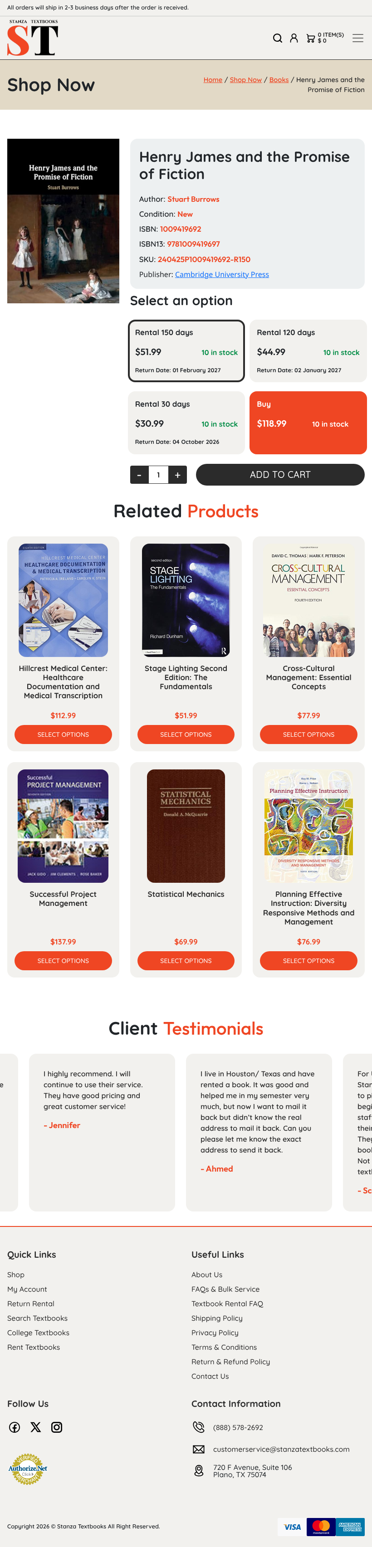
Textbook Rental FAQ (227, 1303)
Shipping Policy (217, 1318)
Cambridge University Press (222, 274)
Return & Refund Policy (230, 1361)
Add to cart (280, 474)
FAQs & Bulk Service (225, 1289)
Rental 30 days (162, 404)
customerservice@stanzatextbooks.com (281, 1449)
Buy (264, 404)
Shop (15, 1274)
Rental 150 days (164, 332)
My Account (27, 1289)
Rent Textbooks (33, 1347)
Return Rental (30, 1303)
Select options (63, 734)
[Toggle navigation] (358, 38)
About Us (206, 1274)
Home (213, 79)
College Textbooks (38, 1332)
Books (279, 79)
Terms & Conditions (224, 1347)
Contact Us (210, 1376)
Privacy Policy (215, 1332)
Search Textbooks (37, 1318)
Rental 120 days (286, 332)
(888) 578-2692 (238, 1427)
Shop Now (246, 79)
